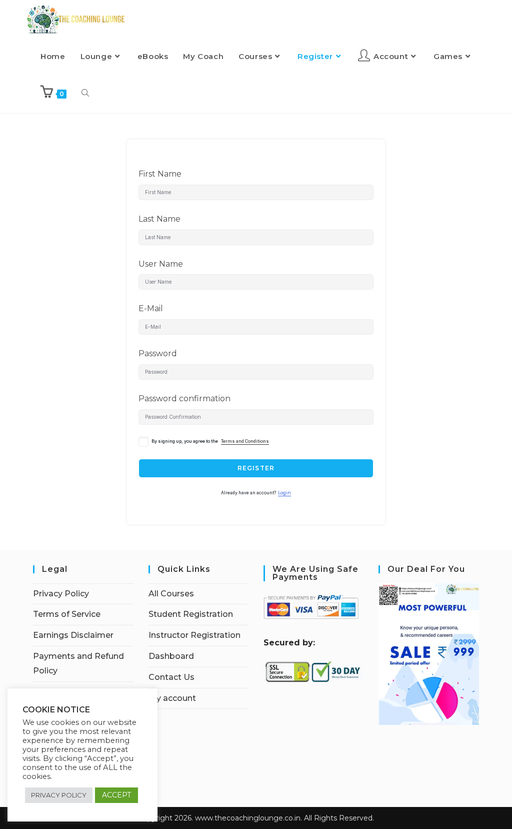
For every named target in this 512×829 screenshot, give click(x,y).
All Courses (171, 593)
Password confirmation (184, 398)
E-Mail (150, 308)
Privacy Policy (61, 593)
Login (284, 492)
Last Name (159, 219)
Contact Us (171, 677)
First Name (160, 174)
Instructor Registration (194, 635)
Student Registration (190, 614)
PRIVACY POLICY (58, 795)
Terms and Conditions (245, 441)
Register (256, 468)
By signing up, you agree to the (210, 441)
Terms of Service (66, 614)
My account (172, 698)
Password (157, 353)
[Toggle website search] (85, 93)
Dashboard (171, 656)
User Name (160, 264)
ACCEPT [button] (116, 794)
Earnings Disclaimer (73, 635)
